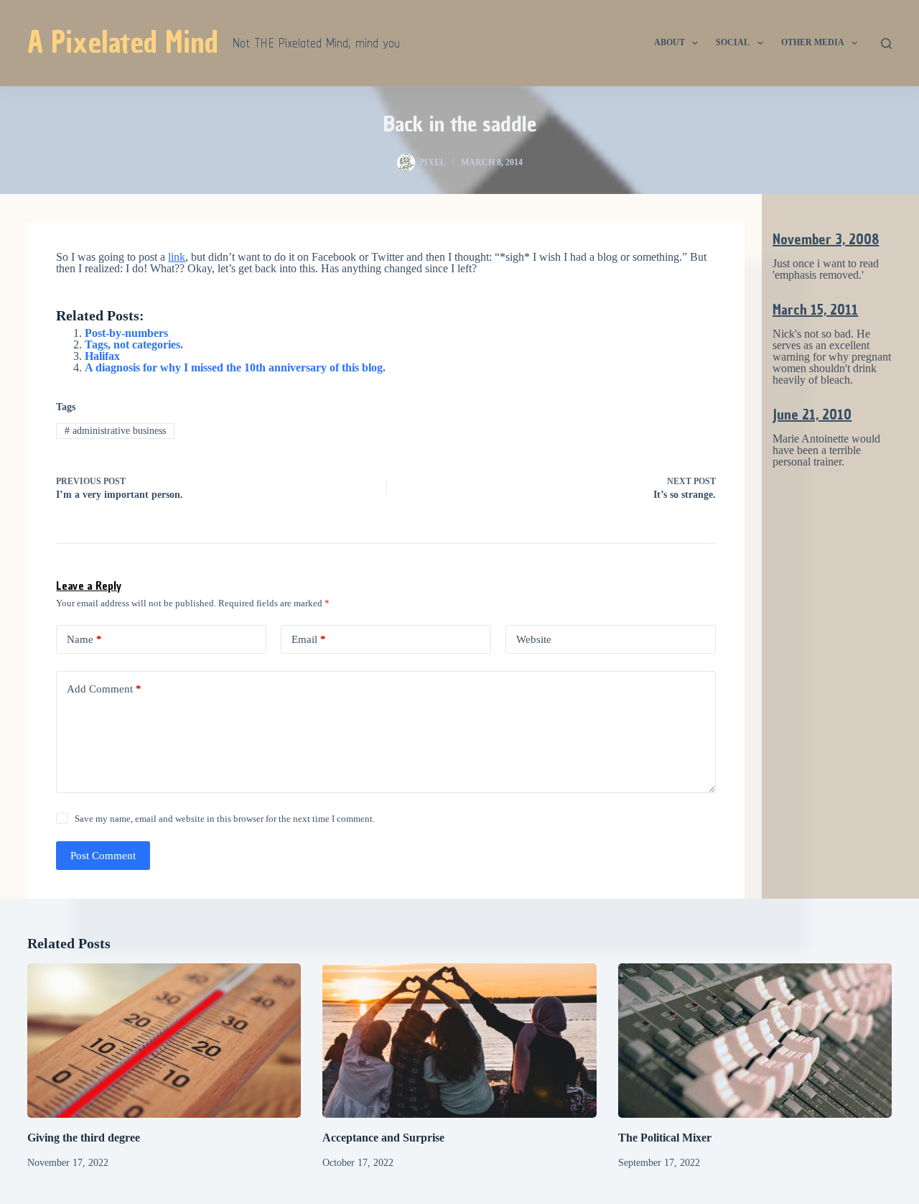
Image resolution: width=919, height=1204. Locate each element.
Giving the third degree (83, 1137)
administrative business (115, 430)
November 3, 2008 (826, 239)
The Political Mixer (665, 1137)
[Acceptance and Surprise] (459, 1040)
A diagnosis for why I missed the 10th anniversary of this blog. (235, 367)
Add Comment (104, 689)
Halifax (102, 356)
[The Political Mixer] (755, 1040)
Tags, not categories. (134, 344)
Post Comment (103, 855)
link (176, 257)
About (669, 42)
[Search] (886, 43)
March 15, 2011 (815, 310)
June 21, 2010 (812, 414)
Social (733, 42)
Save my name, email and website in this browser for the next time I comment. (225, 818)
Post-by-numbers (126, 333)
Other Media (812, 42)
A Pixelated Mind (122, 42)
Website (533, 639)
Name (84, 639)
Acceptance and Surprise (383, 1137)
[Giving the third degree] (164, 1040)
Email (308, 639)
